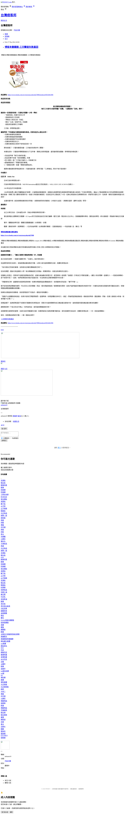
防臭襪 (3, 492)
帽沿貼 (3, 483)
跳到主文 (4, 20)
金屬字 (3, 669)
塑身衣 (3, 361)
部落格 (7, 36)
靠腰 (2, 625)
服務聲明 (81, 789)
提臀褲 (3, 738)
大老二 (3, 691)
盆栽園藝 (4, 613)
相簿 (6, 34)
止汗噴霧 (4, 508)
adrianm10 (4, 405)
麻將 (2, 689)
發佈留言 (4, 440)
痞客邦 (15, 416)
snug (2, 329)
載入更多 (4, 428)
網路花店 (4, 652)
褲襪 (2, 680)
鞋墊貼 (3, 511)
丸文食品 (4, 513)
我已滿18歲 (5, 812)
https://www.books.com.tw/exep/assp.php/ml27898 (17, 235)
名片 (6, 39)
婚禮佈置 (4, 655)
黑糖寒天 (4, 636)
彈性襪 (3, 677)
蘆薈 (2, 717)
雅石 (2, 615)
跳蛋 (2, 705)
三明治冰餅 (5, 494)
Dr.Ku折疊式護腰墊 (7, 620)
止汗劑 (3, 506)
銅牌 (2, 666)
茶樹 (2, 722)
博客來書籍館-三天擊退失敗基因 (21, 47)
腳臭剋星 (4, 485)
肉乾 (2, 532)
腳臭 (2, 487)
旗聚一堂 (4, 515)
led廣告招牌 (5, 671)
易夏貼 (3, 501)
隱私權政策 (73, 789)
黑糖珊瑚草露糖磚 (7, 639)
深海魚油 (4, 599)
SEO (2, 648)
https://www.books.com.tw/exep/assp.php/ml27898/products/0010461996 (30, 95)
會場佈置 (4, 657)
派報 (2, 662)
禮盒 (2, 525)
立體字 (3, 664)
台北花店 (4, 659)
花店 (2, 650)
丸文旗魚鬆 (5, 687)
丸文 (5, 369)
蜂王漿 (3, 594)
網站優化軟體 (5, 641)
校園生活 (16, 421)
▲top (2, 425)
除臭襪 (3, 490)
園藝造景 (4, 611)
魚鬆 (2, 369)
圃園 (2, 729)
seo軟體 (3, 643)
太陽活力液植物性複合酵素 (10, 634)
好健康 (3, 587)
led (2, 675)
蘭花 (2, 618)
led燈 (2, 673)
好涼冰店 (4, 497)
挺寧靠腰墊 (5, 622)
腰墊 (2, 627)
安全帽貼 (4, 499)
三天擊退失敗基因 (7, 319)
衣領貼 (3, 480)
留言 (19, 416)
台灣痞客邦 (8, 15)
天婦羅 (3, 536)
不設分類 (17, 30)
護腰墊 (3, 629)
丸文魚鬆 (4, 684)
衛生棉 (3, 712)
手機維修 (4, 710)
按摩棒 (3, 703)
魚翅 (2, 546)
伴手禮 (3, 527)
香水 (2, 724)
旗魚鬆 (3, 518)
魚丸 (2, 534)
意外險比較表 (5, 606)
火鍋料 (3, 539)
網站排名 (4, 646)
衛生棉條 (4, 715)
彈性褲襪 (4, 682)
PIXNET (48, 789)
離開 (11, 812)
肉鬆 (2, 522)
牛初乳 (3, 597)
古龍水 (3, 726)
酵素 (2, 601)
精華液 (3, 719)
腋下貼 (3, 504)
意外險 (3, 604)
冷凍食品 (4, 543)
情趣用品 (4, 701)
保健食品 (4, 590)
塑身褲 (3, 733)
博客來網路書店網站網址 (9, 232)
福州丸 (3, 541)
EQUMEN (4, 735)
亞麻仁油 (4, 592)
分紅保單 (4, 608)
